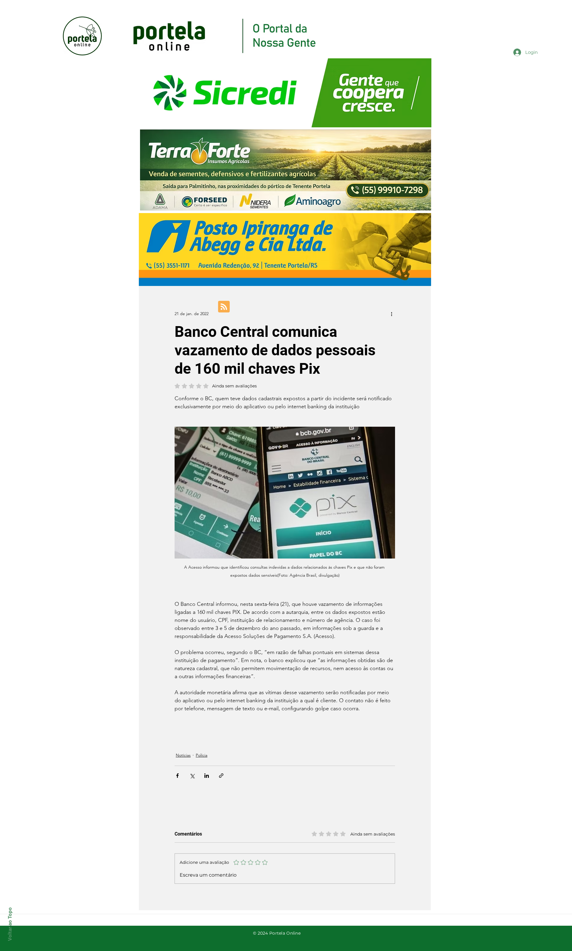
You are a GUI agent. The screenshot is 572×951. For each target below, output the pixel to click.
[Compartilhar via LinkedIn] (206, 775)
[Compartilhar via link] (221, 775)
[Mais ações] (391, 313)
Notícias (183, 755)
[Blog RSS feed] (224, 307)
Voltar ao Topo (10, 924)
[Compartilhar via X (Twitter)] (192, 775)
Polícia (201, 755)
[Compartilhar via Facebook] (177, 775)
